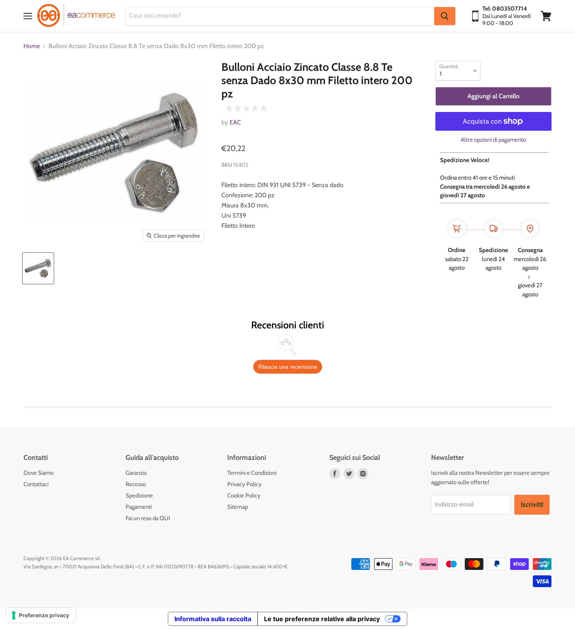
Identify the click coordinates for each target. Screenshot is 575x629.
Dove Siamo (38, 472)
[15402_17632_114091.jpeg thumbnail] (38, 268)
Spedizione (139, 495)
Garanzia (136, 472)
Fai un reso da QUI (148, 518)
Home (31, 46)
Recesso (136, 484)
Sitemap (237, 506)
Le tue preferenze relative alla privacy (322, 619)
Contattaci (36, 484)
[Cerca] (444, 16)
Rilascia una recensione (287, 367)
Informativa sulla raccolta (212, 619)
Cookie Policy (244, 495)
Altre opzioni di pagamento (493, 140)
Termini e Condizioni (252, 472)
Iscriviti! (532, 504)
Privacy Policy (244, 484)
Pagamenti (139, 506)
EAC (235, 122)
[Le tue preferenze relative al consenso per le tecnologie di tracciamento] (40, 615)
